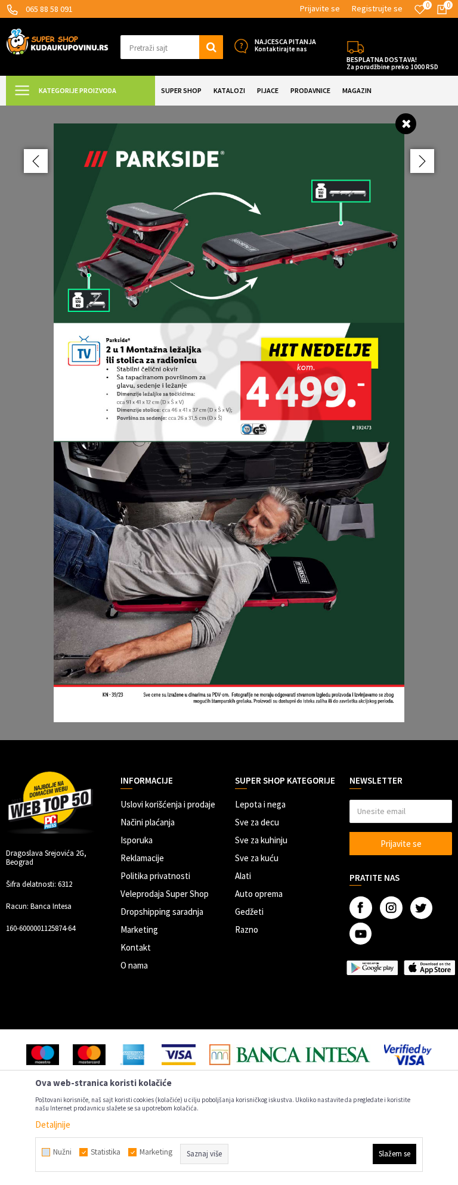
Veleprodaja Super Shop (164, 893)
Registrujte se (377, 8)
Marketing (139, 929)
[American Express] (133, 1054)
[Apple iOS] (429, 967)
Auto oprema (259, 893)
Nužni (62, 1152)
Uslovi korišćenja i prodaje (167, 804)
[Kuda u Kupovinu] (57, 40)
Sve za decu (257, 822)
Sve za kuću (256, 857)
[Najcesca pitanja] (241, 46)
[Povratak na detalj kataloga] (405, 123)
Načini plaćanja (147, 822)
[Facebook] (360, 907)
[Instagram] (391, 907)
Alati (243, 875)
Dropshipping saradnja (161, 911)
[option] (229, 422)
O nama (134, 965)
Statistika (105, 1152)
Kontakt (135, 947)
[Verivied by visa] (408, 1054)
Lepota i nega (260, 804)
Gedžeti (249, 911)
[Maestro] (42, 1054)
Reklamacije (142, 857)
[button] (171, 47)
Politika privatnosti (155, 875)
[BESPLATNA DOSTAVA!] (355, 46)
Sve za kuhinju (261, 840)
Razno (246, 929)
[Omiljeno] (419, 9)
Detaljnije (52, 1124)
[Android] (372, 967)
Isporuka (136, 840)
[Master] (89, 1054)
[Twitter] (421, 908)
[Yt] (360, 934)
